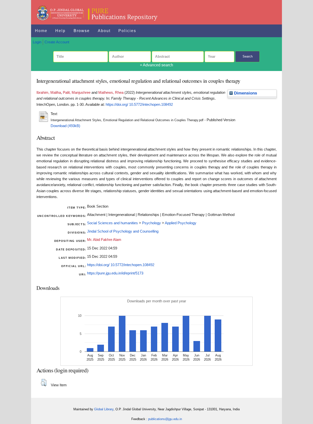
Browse (82, 31)
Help (60, 31)
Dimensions (245, 93)
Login (37, 42)
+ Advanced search (156, 65)
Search (248, 56)
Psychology (151, 223)
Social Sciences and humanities (112, 223)
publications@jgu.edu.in (165, 419)
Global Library (103, 409)
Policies (127, 31)
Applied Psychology (180, 223)
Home (41, 31)
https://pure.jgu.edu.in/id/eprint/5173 (115, 273)
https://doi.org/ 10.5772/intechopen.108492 (139, 104)
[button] (43, 382)
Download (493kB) (65, 126)
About (104, 31)
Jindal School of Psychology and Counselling (122, 231)
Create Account (57, 42)
